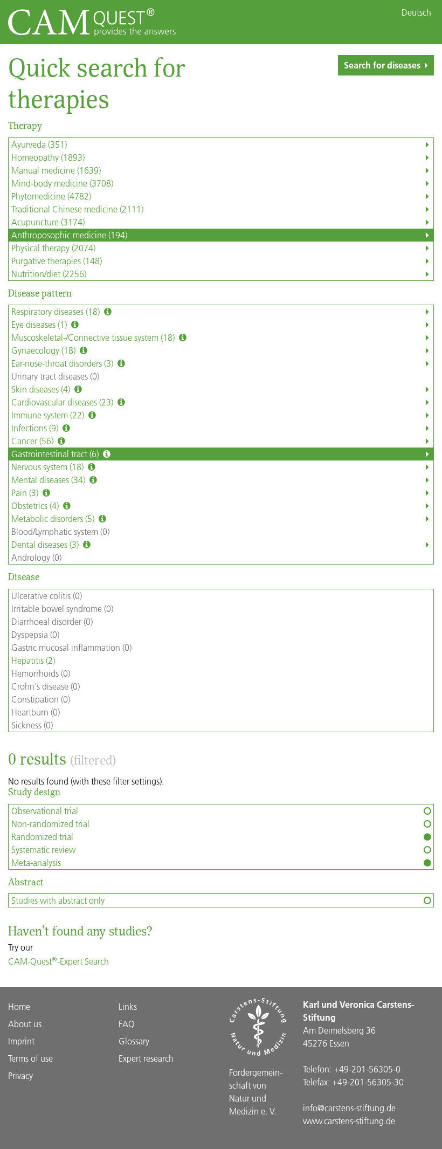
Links (128, 1006)
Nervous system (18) (48, 466)
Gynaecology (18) (44, 350)
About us (25, 1023)
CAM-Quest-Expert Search (58, 961)
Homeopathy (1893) (48, 157)
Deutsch (416, 12)
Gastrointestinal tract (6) (56, 453)
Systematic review (43, 849)
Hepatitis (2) (33, 660)
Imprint (21, 1041)
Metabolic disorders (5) (53, 518)
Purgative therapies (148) (56, 260)
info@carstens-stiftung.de (349, 1107)
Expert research (146, 1058)
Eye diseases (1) (40, 324)
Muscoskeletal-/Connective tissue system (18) (94, 337)
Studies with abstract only (58, 900)
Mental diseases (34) (49, 479)
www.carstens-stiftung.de (349, 1120)
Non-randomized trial (50, 823)
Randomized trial (42, 836)
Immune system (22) (48, 415)
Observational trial (44, 810)
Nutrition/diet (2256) (48, 273)
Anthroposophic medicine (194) (69, 234)
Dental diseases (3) (46, 544)
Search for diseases (382, 65)
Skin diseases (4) (41, 389)
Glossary (134, 1041)
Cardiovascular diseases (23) (63, 402)
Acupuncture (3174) (48, 222)
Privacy (20, 1075)
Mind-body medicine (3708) (62, 183)
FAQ (127, 1023)
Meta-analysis (36, 862)
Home (19, 1006)
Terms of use (30, 1058)
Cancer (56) (33, 440)
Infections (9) (35, 428)
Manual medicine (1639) (56, 170)
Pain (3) (25, 492)
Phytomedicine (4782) (51, 196)
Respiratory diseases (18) (56, 311)
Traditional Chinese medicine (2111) (77, 209)
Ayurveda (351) (39, 144)
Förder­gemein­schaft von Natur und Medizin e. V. (255, 1092)
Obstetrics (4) (36, 505)
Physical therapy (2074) (53, 247)
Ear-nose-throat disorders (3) (63, 363)
